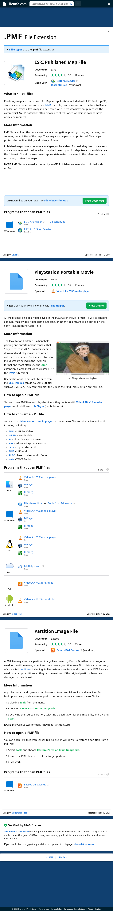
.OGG (11, 447)
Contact (98, 909)
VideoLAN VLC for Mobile (38, 582)
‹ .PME (49, 857)
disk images (16, 383)
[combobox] (51, 3)
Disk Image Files (19, 813)
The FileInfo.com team (16, 831)
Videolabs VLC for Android (39, 599)
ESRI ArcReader (66, 81)
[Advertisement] (56, 17)
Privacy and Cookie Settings (74, 909)
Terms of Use (44, 909)
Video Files (17, 614)
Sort (100, 214)
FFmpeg (28, 492)
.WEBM (12, 435)
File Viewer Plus (33, 503)
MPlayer (39, 406)
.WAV (11, 459)
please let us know (84, 844)
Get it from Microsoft (60, 503)
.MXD (48, 105)
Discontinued (59, 85)
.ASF (10, 443)
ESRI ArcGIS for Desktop (38, 229)
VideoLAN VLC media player (74, 291)
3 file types (15, 49)
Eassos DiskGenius (68, 650)
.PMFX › (62, 857)
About (90, 909)
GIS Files (15, 255)
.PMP (12, 373)
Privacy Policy (56, 909)
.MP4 (11, 431)
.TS (10, 439)
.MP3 (11, 451)
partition (25, 669)
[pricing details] (107, 214)
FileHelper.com (32, 566)
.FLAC (11, 455)
